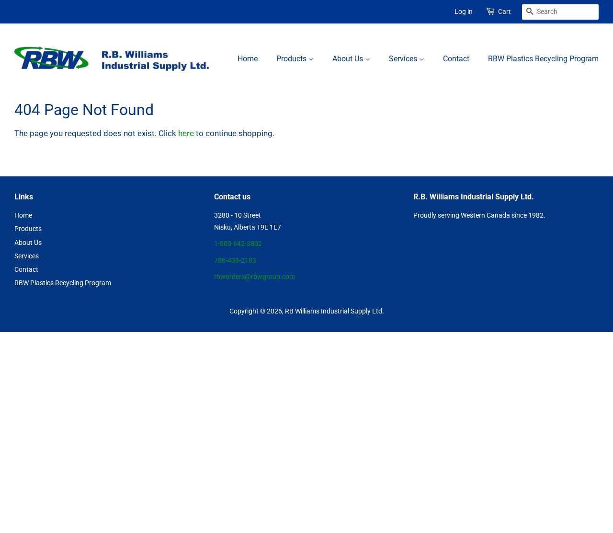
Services (404, 58)
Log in (463, 11)
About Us (348, 58)
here (186, 133)
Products (292, 58)
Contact (456, 58)
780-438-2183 (235, 260)
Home (248, 58)
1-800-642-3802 (238, 244)
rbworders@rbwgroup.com (254, 277)
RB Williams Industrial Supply (328, 311)
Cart (504, 11)
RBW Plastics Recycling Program (543, 58)
